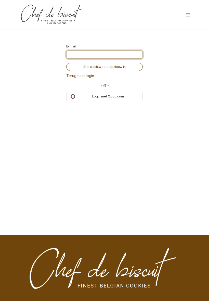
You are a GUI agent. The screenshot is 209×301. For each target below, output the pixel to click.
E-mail (71, 46)
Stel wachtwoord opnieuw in (104, 67)
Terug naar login (80, 75)
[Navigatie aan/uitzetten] (188, 14)
